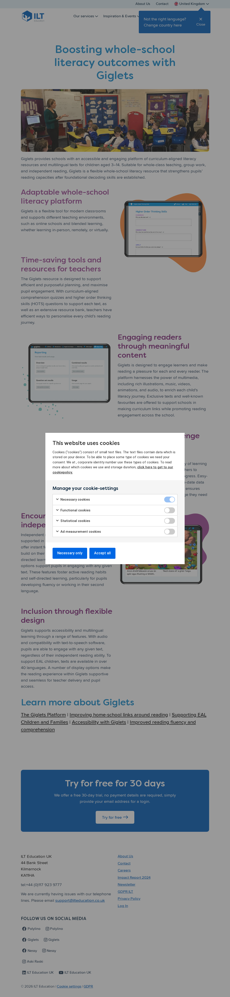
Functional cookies (75, 510)
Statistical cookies (75, 521)
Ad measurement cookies (80, 532)
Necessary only (69, 553)
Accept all (102, 553)
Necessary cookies (75, 499)
